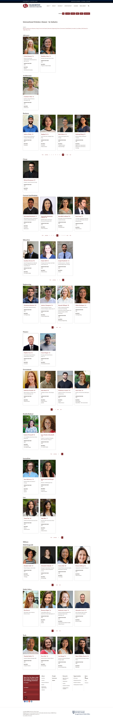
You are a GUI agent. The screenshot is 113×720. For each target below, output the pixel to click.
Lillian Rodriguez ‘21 (81, 305)
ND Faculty (76, 678)
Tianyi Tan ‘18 (27, 518)
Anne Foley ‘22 (79, 390)
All (63, 13)
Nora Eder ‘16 (44, 656)
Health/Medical (68, 28)
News (86, 680)
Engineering (54, 28)
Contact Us (37, 714)
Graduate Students (66, 685)
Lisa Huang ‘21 (62, 656)
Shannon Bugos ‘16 (46, 610)
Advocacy (24, 28)
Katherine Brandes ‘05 (29, 390)
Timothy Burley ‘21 (29, 656)
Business (34, 28)
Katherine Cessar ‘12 (63, 610)
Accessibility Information (27, 715)
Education (49, 28)
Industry (72, 13)
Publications (65, 681)
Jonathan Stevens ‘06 (29, 260)
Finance (58, 28)
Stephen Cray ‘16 (28, 352)
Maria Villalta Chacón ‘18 (82, 656)
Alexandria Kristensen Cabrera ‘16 (47, 217)
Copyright (25, 711)
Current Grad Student (43, 28)
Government (63, 28)
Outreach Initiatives (45, 682)
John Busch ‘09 (45, 390)
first (42, 154)
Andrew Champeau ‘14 (47, 305)
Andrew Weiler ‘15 (28, 134)
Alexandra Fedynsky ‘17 (47, 565)
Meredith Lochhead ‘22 (64, 216)
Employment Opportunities (44, 687)
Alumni (53, 680)
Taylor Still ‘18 (44, 260)
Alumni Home (87, 13)
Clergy (37, 28)
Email (25, 692)
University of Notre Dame (34, 711)
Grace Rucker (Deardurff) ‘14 (47, 435)
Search (88, 6)
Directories (54, 678)
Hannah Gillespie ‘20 (63, 305)
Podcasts (86, 682)
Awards (42, 684)
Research (60, 5)
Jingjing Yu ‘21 (44, 134)
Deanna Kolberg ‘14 (81, 565)
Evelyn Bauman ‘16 (29, 56)
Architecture (29, 28)
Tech (29, 29)
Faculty (64, 683)
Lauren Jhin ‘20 (62, 565)
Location (67, 13)
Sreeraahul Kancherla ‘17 (30, 216)
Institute (43, 678)
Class (81, 13)
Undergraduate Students (65, 688)
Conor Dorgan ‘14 (45, 352)
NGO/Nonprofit (84, 28)
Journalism (74, 28)
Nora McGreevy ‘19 (29, 479)
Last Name (26, 687)
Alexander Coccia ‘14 (81, 610)
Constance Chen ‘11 (29, 96)
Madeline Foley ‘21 (46, 56)
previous (46, 154)
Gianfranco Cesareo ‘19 (64, 390)
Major (77, 13)
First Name (26, 682)
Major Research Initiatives (65, 679)
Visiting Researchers (77, 680)
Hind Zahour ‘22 (62, 134)
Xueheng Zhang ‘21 (80, 134)
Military (80, 28)
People (53, 5)
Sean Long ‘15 (79, 216)
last (70, 154)
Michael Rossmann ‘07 (29, 180)
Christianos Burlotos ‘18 (30, 305)
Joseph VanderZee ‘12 (63, 260)
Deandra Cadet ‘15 (28, 565)
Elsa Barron (27, 610)
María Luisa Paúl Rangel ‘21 (47, 480)
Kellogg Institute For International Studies (31, 712)
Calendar (76, 5)
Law (77, 28)
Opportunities (68, 5)
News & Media (83, 5)
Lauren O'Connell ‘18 (29, 435)
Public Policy (25, 29)
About (48, 5)
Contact (42, 680)
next (67, 154)
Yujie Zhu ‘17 (44, 518)
